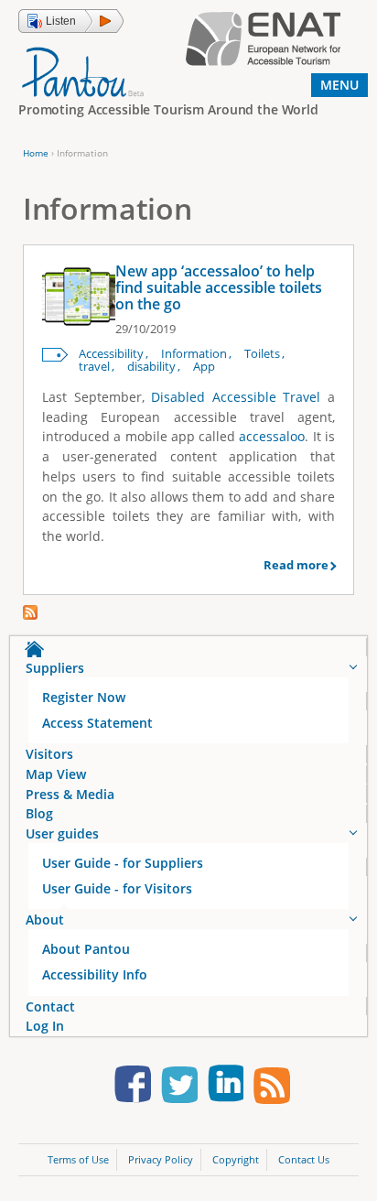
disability (151, 367)
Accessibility (111, 354)
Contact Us (303, 1159)
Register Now (83, 697)
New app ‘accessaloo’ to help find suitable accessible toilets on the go (218, 287)
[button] (71, 21)
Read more (296, 565)
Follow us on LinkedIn (225, 1087)
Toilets (262, 354)
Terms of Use (78, 1159)
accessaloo (272, 436)
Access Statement (97, 722)
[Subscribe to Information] (30, 614)
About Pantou (86, 949)
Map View (56, 774)
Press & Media (70, 794)
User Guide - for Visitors (117, 888)
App (204, 367)
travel (94, 367)
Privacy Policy (160, 1159)
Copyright (235, 1159)
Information (194, 354)
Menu (339, 84)
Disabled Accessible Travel (235, 397)
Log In (45, 1025)
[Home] (82, 71)
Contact (50, 1006)
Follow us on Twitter (179, 1087)
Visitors (49, 754)
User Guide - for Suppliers (122, 862)
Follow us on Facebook (132, 1087)
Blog (39, 813)
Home (35, 152)
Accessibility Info (94, 974)
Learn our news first (271, 1087)
